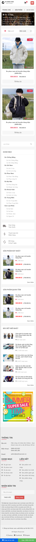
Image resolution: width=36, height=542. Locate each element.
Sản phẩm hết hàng (28, 475)
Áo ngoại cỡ (10, 216)
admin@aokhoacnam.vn (18, 454)
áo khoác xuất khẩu (12, 515)
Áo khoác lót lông (12, 187)
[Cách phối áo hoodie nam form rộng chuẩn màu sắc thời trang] (8, 336)
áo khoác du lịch (23, 513)
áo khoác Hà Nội (22, 515)
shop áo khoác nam (14, 503)
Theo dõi (7, 497)
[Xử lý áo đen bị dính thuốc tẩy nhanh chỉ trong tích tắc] (8, 379)
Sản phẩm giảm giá (28, 473)
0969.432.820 (15, 448)
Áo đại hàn (7, 475)
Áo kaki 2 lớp (10, 192)
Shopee (27, 535)
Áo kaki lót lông (11, 195)
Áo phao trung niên (12, 203)
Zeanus (10, 535)
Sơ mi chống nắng (12, 163)
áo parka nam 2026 (23, 507)
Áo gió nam (7, 464)
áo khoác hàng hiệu (16, 511)
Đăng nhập (19, 497)
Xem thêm (30, 282)
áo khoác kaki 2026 (16, 509)
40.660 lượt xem (22, 381)
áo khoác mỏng (14, 513)
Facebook (18, 535)
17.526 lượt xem (22, 350)
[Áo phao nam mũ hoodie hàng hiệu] (18, 104)
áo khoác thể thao (9, 517)
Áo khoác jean (10, 214)
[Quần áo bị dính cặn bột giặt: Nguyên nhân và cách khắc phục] (8, 368)
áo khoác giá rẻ (19, 517)
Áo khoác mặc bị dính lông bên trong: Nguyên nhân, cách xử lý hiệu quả (24, 346)
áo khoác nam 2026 (26, 503)
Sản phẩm (18, 10)
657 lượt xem (21, 339)
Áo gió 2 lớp (10, 168)
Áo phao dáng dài (11, 184)
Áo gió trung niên (11, 201)
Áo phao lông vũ (11, 179)
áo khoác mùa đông (21, 519)
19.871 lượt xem (22, 361)
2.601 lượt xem (22, 372)
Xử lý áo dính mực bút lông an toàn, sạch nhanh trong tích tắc (24, 356)
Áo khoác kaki (8, 473)
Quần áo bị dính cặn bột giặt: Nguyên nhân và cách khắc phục (24, 367)
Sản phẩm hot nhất (28, 470)
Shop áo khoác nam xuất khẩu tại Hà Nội (17, 528)
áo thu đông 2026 (27, 509)
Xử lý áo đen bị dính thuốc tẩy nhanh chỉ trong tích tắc (24, 377)
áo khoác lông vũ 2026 (11, 507)
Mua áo (19, 81)
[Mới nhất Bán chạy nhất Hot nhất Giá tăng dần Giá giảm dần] (25, 31)
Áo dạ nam (9, 211)
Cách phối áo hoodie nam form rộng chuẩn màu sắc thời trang (24, 335)
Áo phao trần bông (12, 176)
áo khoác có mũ (27, 511)
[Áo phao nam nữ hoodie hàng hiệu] (18, 53)
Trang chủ (6, 10)
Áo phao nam (8, 467)
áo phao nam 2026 (17, 505)
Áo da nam (9, 209)
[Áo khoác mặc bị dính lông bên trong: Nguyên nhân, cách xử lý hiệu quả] (8, 346)
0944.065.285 (15, 450)
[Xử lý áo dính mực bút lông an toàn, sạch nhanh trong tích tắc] (8, 357)
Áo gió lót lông (11, 171)
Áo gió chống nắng (12, 160)
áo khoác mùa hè (10, 519)
